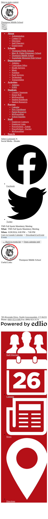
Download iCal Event (35, 235)
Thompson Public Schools (23, 51)
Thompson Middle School (23, 55)
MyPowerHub (18, 97)
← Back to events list (12, 242)
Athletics (15, 63)
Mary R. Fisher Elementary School (26, 53)
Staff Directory (18, 43)
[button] (10, 33)
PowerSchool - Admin (21, 126)
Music (14, 70)
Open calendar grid (32, 242)
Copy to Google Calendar (12, 235)
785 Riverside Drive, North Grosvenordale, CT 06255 (24, 317)
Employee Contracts (20, 122)
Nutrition (15, 72)
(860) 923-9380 (14, 319)
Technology (17, 77)
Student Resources (19, 102)
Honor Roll (16, 95)
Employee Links (19, 124)
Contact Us (16, 38)
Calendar (15, 107)
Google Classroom (19, 92)
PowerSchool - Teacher (21, 129)
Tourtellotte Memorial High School (26, 58)
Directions (16, 41)
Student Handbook (20, 99)
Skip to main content (9, 2)
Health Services (18, 68)
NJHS (14, 87)
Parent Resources (19, 112)
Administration (18, 36)
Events (4, 237)
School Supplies (18, 117)
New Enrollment (19, 109)
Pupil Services (18, 75)
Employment (17, 45)
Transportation (18, 80)
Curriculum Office (19, 65)
